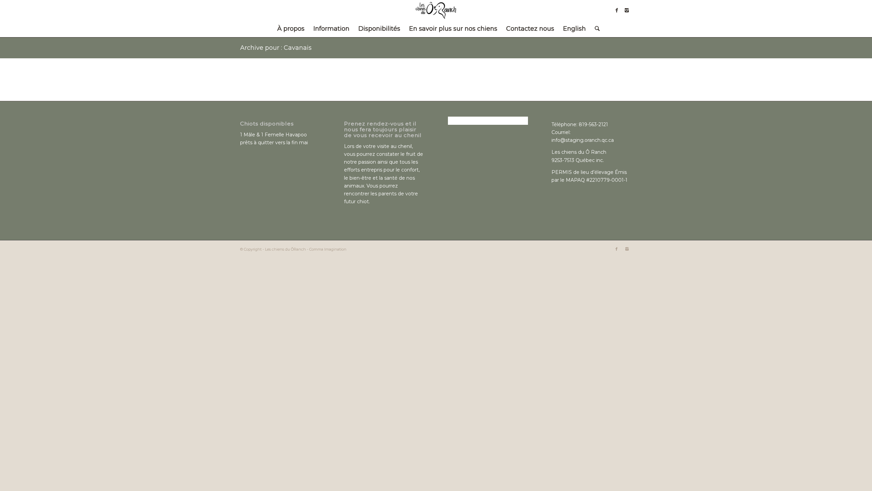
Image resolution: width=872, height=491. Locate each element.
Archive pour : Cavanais (276, 47)
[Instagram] (627, 10)
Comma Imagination (327, 249)
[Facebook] (616, 10)
